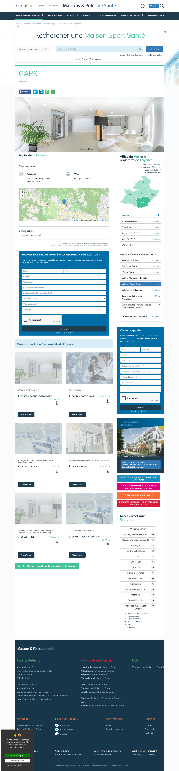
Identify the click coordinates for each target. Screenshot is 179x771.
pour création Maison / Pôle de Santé (102, 705)
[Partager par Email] (53, 92)
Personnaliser (17, 760)
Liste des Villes (154, 55)
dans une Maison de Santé (98, 692)
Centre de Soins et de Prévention (32, 692)
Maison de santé (25, 667)
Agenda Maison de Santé (29, 729)
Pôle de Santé (23, 678)
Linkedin (63, 734)
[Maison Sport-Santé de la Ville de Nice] (89, 438)
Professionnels (156, 15)
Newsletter (53, 6)
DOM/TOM (142, 561)
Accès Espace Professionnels (89, 59)
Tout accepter (17, 755)
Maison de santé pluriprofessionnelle (34, 671)
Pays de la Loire (141, 600)
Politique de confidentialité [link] (17, 765)
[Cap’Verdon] (89, 368)
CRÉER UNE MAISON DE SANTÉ (138, 495)
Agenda (87, 15)
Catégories (41, 155)
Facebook (64, 725)
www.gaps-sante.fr (82, 178)
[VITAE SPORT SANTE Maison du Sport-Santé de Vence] (38, 438)
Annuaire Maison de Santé (29, 15)
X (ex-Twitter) (66, 729)
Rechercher (154, 48)
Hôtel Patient (55, 15)
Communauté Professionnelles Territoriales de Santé (42, 695)
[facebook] (17, 6)
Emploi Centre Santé (132, 15)
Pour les (28, 660)
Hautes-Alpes (133, 616)
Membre (144, 6)
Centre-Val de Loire (140, 551)
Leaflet (76, 220)
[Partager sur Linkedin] (41, 92)
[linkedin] (26, 6)
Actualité (72, 15)
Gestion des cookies (119, 765)
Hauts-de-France (140, 572)
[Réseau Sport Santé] (38, 368)
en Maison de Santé (99, 667)
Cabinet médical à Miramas (133, 456)
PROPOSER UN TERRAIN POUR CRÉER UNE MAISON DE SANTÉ (138, 503)
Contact (41, 6)
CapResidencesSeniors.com (68, 754)
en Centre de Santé (94, 674)
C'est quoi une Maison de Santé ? (148, 667)
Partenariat (150, 729)
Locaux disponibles (106, 15)
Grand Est (142, 567)
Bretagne (142, 545)
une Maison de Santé (94, 684)
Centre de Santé (24, 674)
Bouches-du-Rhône (136, 621)
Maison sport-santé (26, 684)
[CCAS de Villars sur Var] (89, 508)
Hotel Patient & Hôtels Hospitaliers (34, 699)
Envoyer (64, 329)
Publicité (149, 732)
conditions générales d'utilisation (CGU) (96, 245)
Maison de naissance (27, 688)
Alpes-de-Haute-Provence (139, 613)
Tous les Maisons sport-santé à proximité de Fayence (47, 566)
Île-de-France (141, 578)
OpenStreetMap (103, 220)
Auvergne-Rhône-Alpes (139, 534)
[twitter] (21, 6)
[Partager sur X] (35, 92)
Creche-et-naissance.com (144, 750)
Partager (26, 91)
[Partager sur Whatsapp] (47, 92)
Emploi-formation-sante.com (107, 750)
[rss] (31, 6)
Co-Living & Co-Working (143, 754)
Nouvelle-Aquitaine (140, 589)
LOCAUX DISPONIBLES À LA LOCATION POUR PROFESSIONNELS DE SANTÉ (138, 486)
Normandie (142, 583)
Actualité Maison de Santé (30, 725)
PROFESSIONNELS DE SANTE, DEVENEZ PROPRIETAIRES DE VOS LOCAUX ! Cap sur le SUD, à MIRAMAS (139, 464)
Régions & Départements (131, 55)
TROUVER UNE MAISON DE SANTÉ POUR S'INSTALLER (138, 478)
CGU (108, 725)
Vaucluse (131, 627)
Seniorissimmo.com (102, 754)
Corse (144, 556)
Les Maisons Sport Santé (34, 49)
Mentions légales (114, 729)
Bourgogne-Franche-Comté (138, 540)
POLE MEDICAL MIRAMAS (129, 423)
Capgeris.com (62, 750)
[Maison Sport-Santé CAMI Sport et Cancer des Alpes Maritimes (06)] (38, 508)
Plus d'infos (26, 414)
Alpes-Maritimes (134, 619)
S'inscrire (153, 6)
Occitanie (142, 594)
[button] (64, 202)
